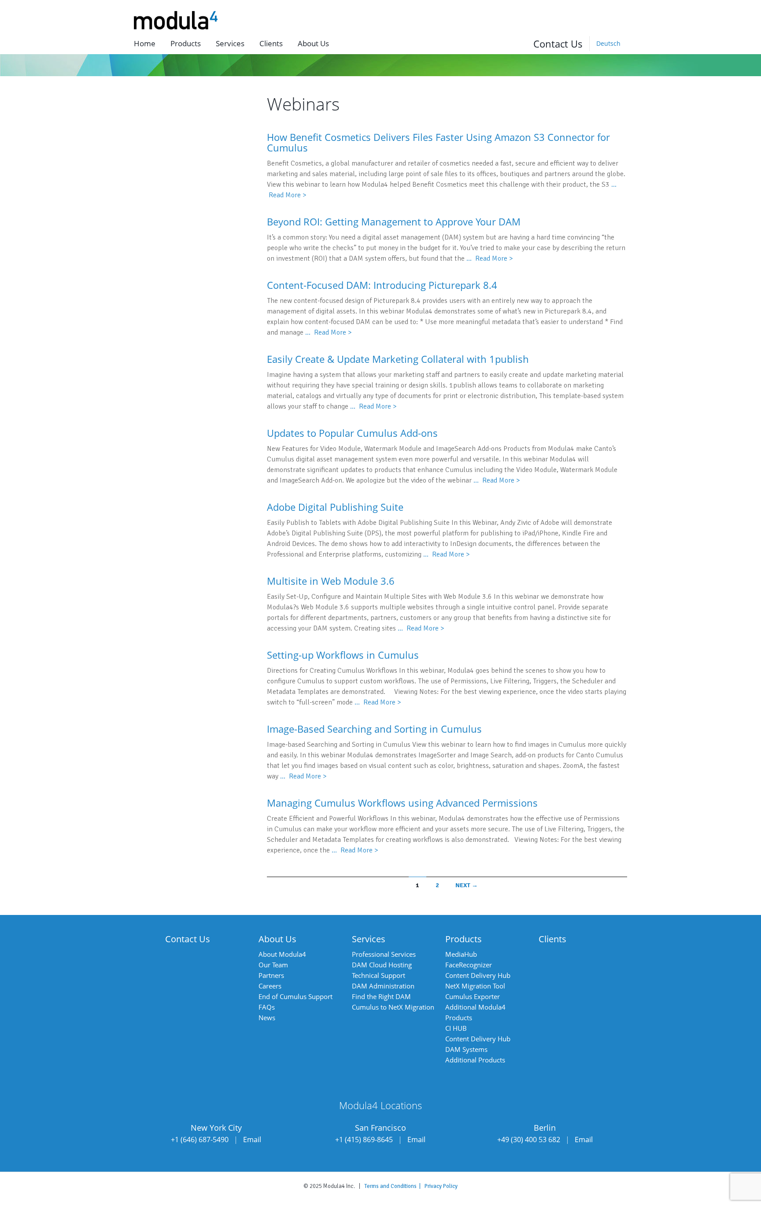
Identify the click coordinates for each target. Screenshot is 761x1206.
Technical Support (378, 975)
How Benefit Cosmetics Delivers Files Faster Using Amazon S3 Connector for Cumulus (438, 142)
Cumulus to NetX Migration (393, 1007)
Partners (271, 975)
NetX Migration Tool (475, 985)
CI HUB (456, 1028)
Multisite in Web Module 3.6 (331, 580)
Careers (270, 985)
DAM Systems (466, 1049)
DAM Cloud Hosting (382, 964)
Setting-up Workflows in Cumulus (343, 654)
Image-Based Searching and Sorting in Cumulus (374, 728)
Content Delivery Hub (477, 975)
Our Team (273, 964)
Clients (271, 43)
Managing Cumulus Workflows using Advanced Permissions (402, 802)
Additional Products (475, 1059)
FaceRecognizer (468, 964)
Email (252, 1139)
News (267, 1017)
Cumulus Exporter (472, 996)
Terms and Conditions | (394, 1186)
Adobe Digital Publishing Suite (335, 506)
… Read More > (489, 258)
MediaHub (461, 954)
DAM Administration (383, 985)
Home (144, 43)
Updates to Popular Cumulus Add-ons (352, 432)
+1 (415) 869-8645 (364, 1139)
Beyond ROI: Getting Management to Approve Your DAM (394, 221)
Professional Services (384, 954)
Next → (466, 885)
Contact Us (558, 43)
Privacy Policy (441, 1186)
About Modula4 (282, 954)
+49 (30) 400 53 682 (528, 1139)
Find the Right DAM (381, 996)
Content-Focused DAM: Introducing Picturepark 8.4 (382, 284)
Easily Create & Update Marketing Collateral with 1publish (398, 358)
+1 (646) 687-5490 (200, 1139)
